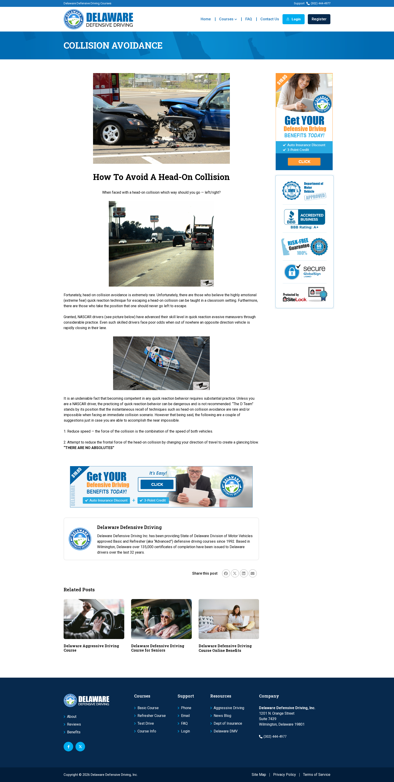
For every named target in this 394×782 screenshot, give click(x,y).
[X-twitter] (80, 746)
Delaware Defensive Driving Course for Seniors (157, 648)
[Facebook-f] (68, 746)
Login (296, 19)
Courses (226, 19)
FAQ (248, 19)
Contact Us (269, 19)
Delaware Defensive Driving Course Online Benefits (225, 648)
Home (206, 19)
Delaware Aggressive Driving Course (91, 648)
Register (319, 19)
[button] (226, 573)
